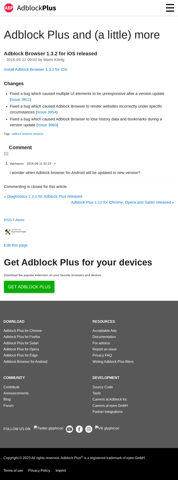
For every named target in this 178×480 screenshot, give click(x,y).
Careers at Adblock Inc (109, 399)
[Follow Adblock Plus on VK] (107, 428)
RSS (8, 220)
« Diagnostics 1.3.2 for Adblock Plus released (43, 196)
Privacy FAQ (102, 355)
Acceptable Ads (104, 331)
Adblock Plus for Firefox (21, 337)
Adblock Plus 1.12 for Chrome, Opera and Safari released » (122, 202)
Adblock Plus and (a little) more (82, 34)
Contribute (11, 387)
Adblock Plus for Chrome (22, 331)
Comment (20, 147)
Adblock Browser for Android (25, 361)
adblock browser (22, 133)
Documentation (104, 337)
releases (38, 133)
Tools (96, 393)
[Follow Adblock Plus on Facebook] (79, 431)
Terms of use (13, 470)
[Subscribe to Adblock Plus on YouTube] (69, 431)
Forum (8, 405)
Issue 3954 (46, 112)
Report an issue (104, 349)
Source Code (102, 387)
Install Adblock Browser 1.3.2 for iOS (35, 69)
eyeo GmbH (135, 458)
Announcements (16, 393)
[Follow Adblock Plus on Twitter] (48, 428)
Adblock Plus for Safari (21, 343)
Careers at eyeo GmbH (110, 405)
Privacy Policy (39, 470)
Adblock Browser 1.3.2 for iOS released (50, 53)
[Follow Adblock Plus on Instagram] (88, 431)
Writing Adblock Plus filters (113, 361)
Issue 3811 (20, 99)
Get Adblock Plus (29, 286)
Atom (19, 220)
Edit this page (16, 245)
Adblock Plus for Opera (21, 349)
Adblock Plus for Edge (20, 355)
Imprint (61, 470)
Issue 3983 (47, 125)
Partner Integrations (107, 412)
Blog (7, 399)
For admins (101, 343)
